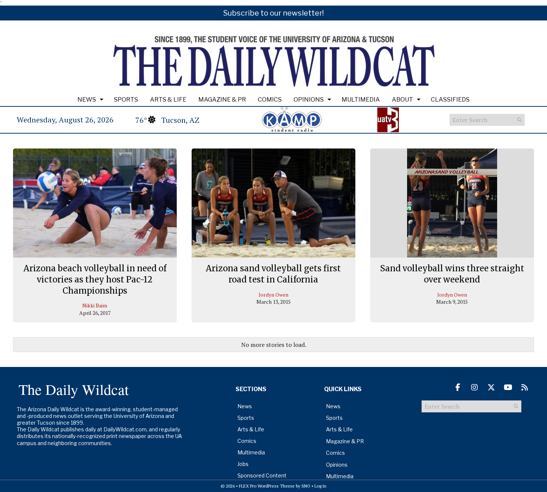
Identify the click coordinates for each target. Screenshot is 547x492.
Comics (270, 99)
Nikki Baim (94, 305)
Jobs (243, 464)
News (86, 99)
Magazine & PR (222, 99)
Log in (320, 486)
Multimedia (361, 99)
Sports (126, 99)
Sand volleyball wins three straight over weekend (452, 274)
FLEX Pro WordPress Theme (267, 486)
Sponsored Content (262, 475)
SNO (305, 486)
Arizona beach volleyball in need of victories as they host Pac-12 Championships (94, 279)
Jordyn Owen (273, 294)
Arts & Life (168, 99)
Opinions (309, 99)
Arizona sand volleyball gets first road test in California (273, 274)
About (402, 99)
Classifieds (450, 99)
